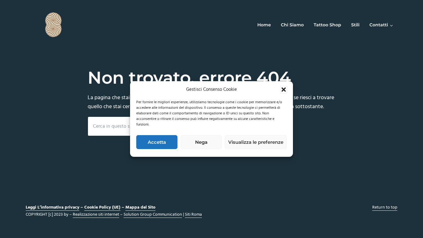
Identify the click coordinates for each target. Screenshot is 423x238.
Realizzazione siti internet (96, 214)
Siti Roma (193, 214)
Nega (201, 142)
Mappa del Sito (140, 207)
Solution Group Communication (153, 214)
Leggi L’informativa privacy (52, 207)
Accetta (157, 142)
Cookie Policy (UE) (102, 207)
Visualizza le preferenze (255, 142)
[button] (284, 89)
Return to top (384, 207)
